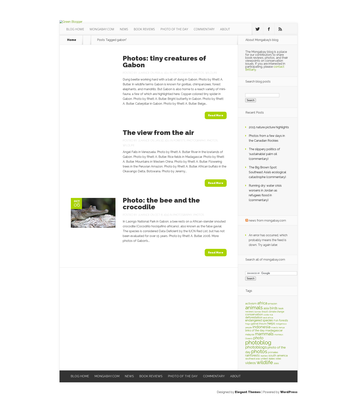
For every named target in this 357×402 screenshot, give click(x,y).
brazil (265, 311)
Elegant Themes (248, 392)
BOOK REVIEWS (144, 29)
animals (254, 307)
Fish (276, 320)
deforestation (253, 317)
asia (266, 308)
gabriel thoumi (259, 323)
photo (258, 338)
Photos (198, 72)
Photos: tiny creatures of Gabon (164, 61)
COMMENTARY (204, 29)
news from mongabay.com (267, 220)
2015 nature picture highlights (269, 127)
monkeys (278, 334)
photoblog (258, 342)
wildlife (265, 362)
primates (273, 352)
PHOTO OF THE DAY (174, 29)
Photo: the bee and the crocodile (161, 203)
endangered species (259, 320)
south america (278, 355)
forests (283, 320)
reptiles (264, 355)
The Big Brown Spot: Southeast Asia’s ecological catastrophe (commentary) (267, 172)
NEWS (124, 29)
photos (259, 351)
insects (274, 327)
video (278, 358)
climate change (276, 311)
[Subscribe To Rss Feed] (280, 29)
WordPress (289, 392)
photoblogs (256, 347)
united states (267, 358)
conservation (254, 314)
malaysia (249, 334)
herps (271, 323)
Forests (179, 140)
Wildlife (211, 72)
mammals (264, 333)
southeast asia (252, 358)
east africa (268, 317)
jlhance (144, 72)
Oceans (249, 338)
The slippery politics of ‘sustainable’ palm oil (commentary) (264, 154)
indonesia (261, 327)
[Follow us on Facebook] (268, 29)
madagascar (274, 330)
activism (251, 303)
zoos (276, 363)
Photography (182, 72)
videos (250, 363)
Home (71, 39)
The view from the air (158, 132)
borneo (257, 311)
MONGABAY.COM (102, 29)
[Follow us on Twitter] (257, 29)
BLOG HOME (75, 29)
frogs (247, 324)
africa (262, 303)
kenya (282, 327)
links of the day (255, 330)
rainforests (252, 355)
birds (274, 308)
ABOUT (225, 29)
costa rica (268, 314)
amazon (272, 303)
